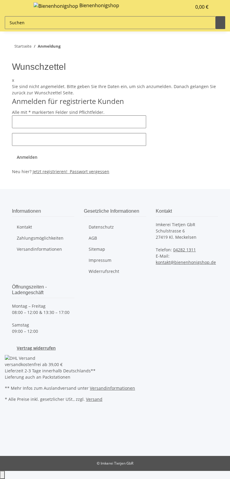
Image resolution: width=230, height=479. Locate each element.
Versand (94, 399)
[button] (175, 7)
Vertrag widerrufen (36, 348)
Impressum (100, 260)
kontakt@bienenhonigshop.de (186, 262)
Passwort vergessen (89, 171)
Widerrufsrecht (104, 271)
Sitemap (97, 249)
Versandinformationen (39, 249)
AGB (93, 238)
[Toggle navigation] (19, 7)
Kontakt (24, 227)
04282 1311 (184, 250)
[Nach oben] (2, 475)
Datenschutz (101, 227)
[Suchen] (220, 22)
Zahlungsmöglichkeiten (40, 238)
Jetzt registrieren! (51, 171)
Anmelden (27, 157)
